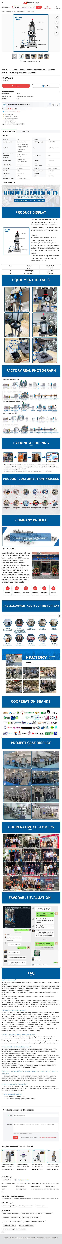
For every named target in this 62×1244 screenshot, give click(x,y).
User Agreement (40, 1237)
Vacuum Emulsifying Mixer (8, 1183)
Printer (3, 1189)
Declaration (47, 1237)
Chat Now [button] (47, 86)
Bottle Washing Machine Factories (11, 1217)
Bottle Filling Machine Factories (10, 1213)
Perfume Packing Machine (9, 1225)
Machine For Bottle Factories (45, 1213)
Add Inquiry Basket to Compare (31, 61)
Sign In (4, 124)
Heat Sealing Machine (41, 1206)
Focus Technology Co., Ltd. (20, 1237)
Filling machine (20, 1186)
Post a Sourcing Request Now (48, 1137)
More (3, 1232)
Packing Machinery (21, 11)
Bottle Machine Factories (28, 1213)
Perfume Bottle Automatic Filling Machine (34, 1221)
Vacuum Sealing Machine (9, 1206)
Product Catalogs (24, 1180)
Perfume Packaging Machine (26, 1225)
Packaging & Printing (10, 11)
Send (15, 1137)
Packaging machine (21, 1189)
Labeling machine (50, 1186)
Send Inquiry (16, 86)
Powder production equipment (38, 1189)
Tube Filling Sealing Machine (26, 1206)
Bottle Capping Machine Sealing (31, 1217)
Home (3, 11)
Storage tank (5, 1186)
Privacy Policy (55, 1237)
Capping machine (35, 1186)
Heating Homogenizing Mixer (38, 1183)
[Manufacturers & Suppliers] (31, 2)
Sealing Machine (30, 11)
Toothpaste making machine (23, 1183)
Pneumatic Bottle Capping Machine (12, 1221)
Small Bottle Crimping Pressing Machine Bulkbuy (15, 1229)
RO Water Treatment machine (53, 1183)
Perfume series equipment (52, 1189)
